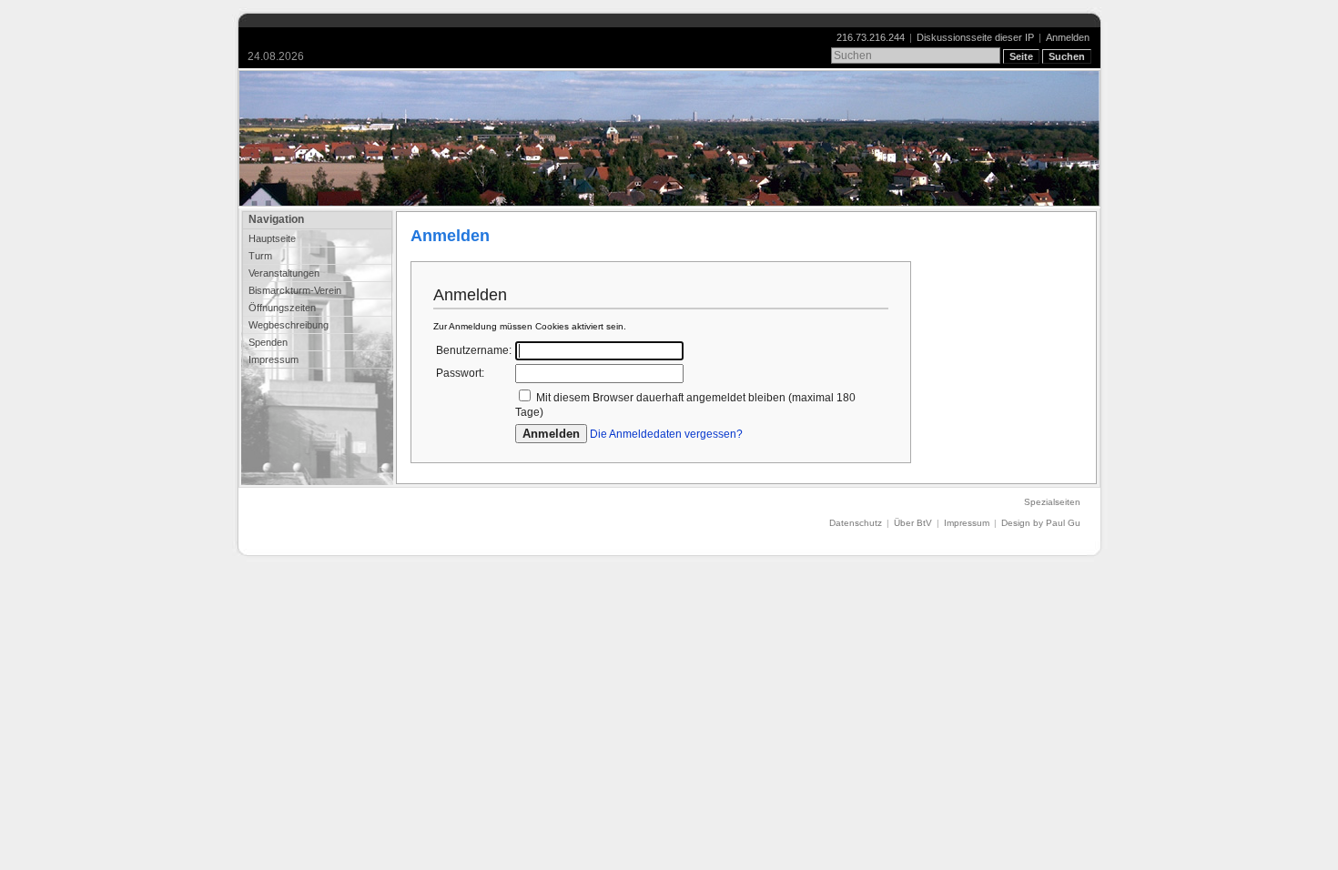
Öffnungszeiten (282, 307)
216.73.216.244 (870, 37)
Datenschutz (855, 523)
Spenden (268, 342)
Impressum (273, 359)
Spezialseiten (1052, 502)
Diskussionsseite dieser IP (975, 37)
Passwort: (460, 373)
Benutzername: (474, 350)
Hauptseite (272, 238)
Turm (260, 255)
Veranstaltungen (283, 273)
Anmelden (1068, 37)
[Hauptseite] (669, 138)
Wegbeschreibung (288, 324)
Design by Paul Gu (1040, 523)
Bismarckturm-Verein (294, 290)
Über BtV (913, 523)
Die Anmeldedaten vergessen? (666, 434)
